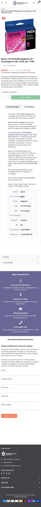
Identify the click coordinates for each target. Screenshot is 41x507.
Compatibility (29, 107)
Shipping (14, 72)
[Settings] (34, 3)
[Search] (6, 3)
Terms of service (30, 495)
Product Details (13, 107)
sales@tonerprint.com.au (12, 466)
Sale (3, 18)
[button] (38, 3)
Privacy (17, 495)
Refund (12, 495)
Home (3, 9)
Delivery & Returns (10, 92)
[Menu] (2, 3)
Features (6, 257)
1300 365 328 (8, 462)
